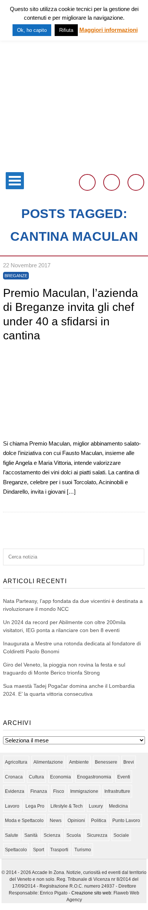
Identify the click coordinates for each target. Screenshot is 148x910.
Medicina (118, 806)
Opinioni (76, 820)
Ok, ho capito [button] (32, 30)
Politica (98, 820)
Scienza (52, 835)
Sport (38, 849)
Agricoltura (16, 762)
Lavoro (12, 806)
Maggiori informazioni (108, 30)
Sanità (31, 835)
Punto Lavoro (126, 820)
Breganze (16, 275)
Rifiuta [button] (66, 30)
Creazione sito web (91, 893)
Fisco (58, 791)
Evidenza (14, 791)
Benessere (106, 762)
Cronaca (14, 777)
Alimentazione (48, 762)
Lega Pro (34, 806)
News (55, 820)
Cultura (36, 777)
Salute (11, 835)
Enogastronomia (94, 777)
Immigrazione (84, 791)
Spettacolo (16, 849)
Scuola (73, 835)
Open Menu (15, 180)
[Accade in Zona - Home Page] (74, 163)
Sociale (121, 835)
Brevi (128, 762)
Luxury (96, 806)
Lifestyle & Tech (66, 806)
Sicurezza (97, 835)
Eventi (123, 777)
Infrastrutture (117, 791)
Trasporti (59, 849)
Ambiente (79, 762)
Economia (60, 777)
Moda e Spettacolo (24, 820)
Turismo (82, 849)
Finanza (38, 791)
